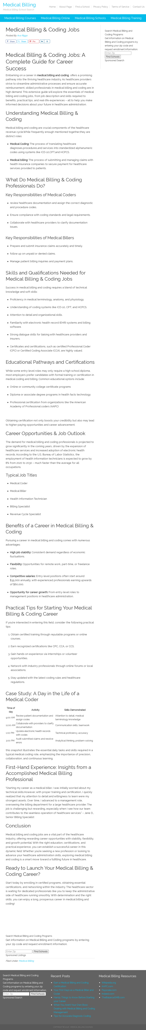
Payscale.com (109, 990)
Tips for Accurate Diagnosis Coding (72, 1016)
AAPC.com (107, 986)
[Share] (42, 41)
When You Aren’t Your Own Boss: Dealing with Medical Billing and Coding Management (74, 1009)
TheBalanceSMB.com (113, 997)
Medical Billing (19, 5)
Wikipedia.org (109, 982)
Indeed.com (108, 993)
